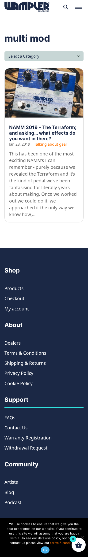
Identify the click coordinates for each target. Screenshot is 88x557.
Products (13, 288)
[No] (82, 537)
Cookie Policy (18, 383)
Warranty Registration (28, 438)
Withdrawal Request (25, 448)
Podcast (12, 502)
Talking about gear (50, 144)
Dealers (12, 343)
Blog (9, 492)
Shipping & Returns (25, 363)
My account (16, 309)
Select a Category (23, 56)
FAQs (9, 417)
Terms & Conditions (25, 353)
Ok (45, 550)
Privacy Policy (18, 373)
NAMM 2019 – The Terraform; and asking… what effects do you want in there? (42, 133)
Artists (11, 482)
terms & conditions (64, 543)
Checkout (14, 298)
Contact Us (15, 427)
